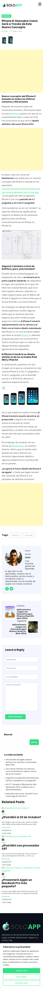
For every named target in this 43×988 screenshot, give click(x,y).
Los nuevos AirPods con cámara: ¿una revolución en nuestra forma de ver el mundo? (21, 771)
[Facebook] (7, 589)
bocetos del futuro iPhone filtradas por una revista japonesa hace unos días (21, 190)
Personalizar (21, 977)
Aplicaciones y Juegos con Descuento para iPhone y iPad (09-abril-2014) (25, 613)
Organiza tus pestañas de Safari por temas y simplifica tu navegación (22, 779)
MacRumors (18, 446)
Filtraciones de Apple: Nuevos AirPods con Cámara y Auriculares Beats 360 (21, 762)
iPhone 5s (26, 335)
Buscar (8, 734)
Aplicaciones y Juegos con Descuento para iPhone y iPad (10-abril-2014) (17, 629)
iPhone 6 (15, 113)
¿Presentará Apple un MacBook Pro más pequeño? (17, 883)
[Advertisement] (21, 71)
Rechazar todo (21, 983)
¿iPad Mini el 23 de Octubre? (21, 817)
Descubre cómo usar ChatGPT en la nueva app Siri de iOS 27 (22, 794)
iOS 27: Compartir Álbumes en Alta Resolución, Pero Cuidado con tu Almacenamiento (21, 787)
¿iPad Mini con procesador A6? (20, 847)
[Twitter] (11, 589)
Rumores (6, 16)
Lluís (6, 31)
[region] (21, 965)
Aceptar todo (21, 970)
